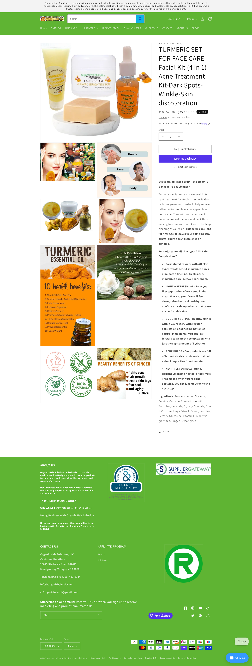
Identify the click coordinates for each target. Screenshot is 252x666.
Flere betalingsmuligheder (185, 166)
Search (101, 554)
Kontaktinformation (187, 658)
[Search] (140, 19)
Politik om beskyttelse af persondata (125, 658)
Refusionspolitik (98, 658)
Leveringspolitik (167, 658)
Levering (163, 117)
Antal (161, 129)
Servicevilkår (151, 658)
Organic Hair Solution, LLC (59, 658)
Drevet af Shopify (79, 658)
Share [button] (166, 431)
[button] (72, 28)
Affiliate (102, 560)
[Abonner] (98, 615)
